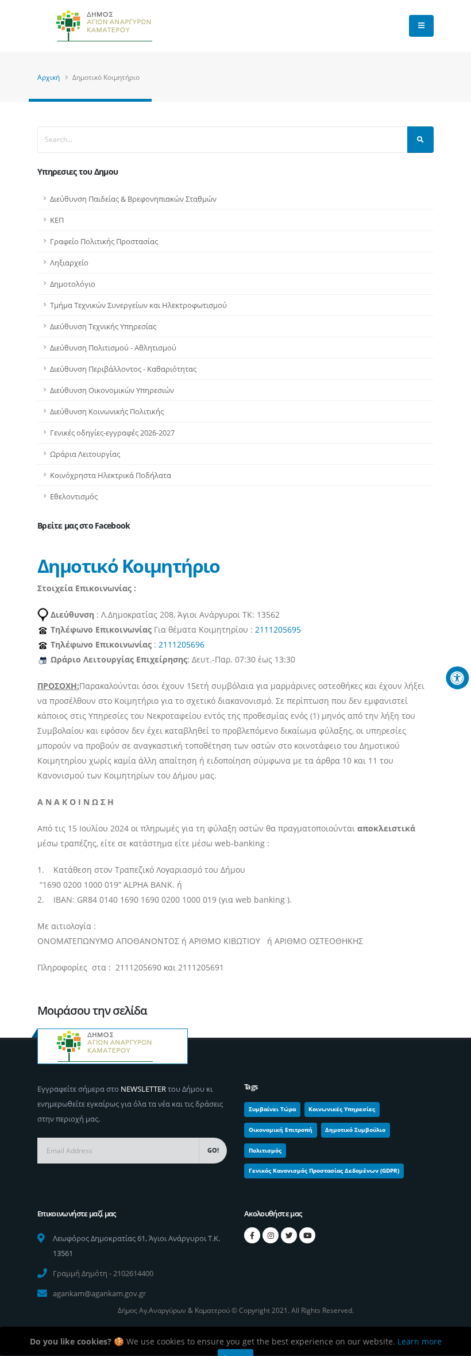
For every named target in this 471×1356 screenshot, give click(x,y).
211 (165, 644)
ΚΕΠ (57, 220)
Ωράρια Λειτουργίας (85, 454)
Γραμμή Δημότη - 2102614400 (103, 1273)
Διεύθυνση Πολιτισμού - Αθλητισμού (113, 347)
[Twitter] (289, 1235)
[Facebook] (252, 1235)
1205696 (188, 644)
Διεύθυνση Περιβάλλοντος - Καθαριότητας (123, 369)
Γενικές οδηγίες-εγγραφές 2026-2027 (112, 432)
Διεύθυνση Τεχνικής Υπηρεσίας (103, 326)
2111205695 (278, 629)
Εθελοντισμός (74, 496)
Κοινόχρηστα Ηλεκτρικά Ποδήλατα (110, 475)
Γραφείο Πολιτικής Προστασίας (104, 241)
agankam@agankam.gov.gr (99, 1293)
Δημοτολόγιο (72, 284)
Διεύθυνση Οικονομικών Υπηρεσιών (112, 390)
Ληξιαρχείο (69, 262)
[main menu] (421, 26)
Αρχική (48, 77)
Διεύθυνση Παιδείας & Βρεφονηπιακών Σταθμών (133, 199)
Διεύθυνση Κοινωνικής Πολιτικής (107, 411)
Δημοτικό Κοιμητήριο (128, 565)
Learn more (419, 1341)
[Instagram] (270, 1235)
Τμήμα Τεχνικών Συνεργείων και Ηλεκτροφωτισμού (138, 305)
